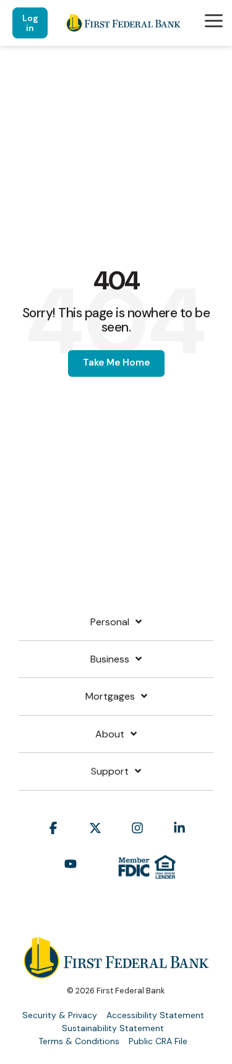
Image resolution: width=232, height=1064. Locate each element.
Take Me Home (116, 362)
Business (109, 659)
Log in (30, 22)
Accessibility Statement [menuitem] (155, 1015)
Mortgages (110, 696)
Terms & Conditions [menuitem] (78, 1041)
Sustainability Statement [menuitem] (113, 1028)
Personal (109, 622)
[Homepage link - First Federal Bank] (116, 972)
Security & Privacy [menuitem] (59, 1015)
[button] (214, 19)
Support (110, 771)
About (109, 734)
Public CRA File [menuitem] (158, 1041)
